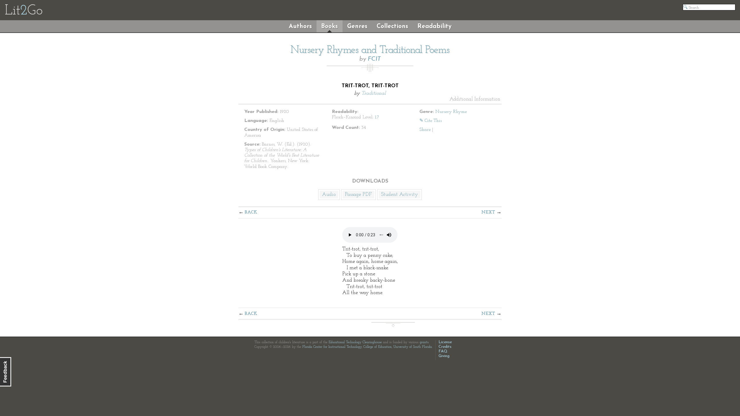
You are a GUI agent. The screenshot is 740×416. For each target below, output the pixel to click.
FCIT (374, 59)
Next (488, 212)
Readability (434, 26)
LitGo (23, 11)
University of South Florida (412, 347)
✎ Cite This (430, 120)
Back (251, 212)
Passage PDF (358, 194)
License (445, 342)
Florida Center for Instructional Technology (332, 347)
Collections (392, 26)
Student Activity (399, 194)
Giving (444, 356)
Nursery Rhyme (451, 111)
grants (424, 342)
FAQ (443, 351)
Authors (300, 26)
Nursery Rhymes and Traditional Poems (370, 50)
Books (329, 26)
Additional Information (474, 99)
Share (425, 129)
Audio (329, 194)
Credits (445, 347)
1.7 (377, 117)
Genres (357, 26)
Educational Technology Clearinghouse (355, 342)
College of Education (377, 347)
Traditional (373, 93)
